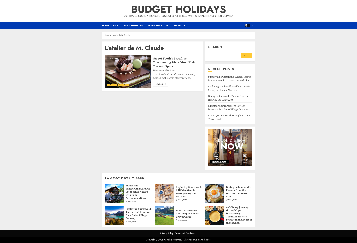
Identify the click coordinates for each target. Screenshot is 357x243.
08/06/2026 (232, 200)
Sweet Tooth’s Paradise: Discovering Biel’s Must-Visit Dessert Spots (128, 71)
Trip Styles (179, 25)
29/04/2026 (182, 220)
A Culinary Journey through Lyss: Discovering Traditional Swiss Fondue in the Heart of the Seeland (214, 215)
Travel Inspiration (133, 25)
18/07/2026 (132, 202)
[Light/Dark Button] (247, 25)
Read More (160, 84)
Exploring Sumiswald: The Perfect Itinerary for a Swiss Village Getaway (114, 215)
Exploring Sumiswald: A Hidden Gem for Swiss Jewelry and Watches (164, 193)
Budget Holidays (178, 9)
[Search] (253, 25)
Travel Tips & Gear (158, 25)
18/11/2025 (171, 70)
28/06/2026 (182, 200)
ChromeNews (190, 239)
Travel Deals (109, 25)
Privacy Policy (166, 233)
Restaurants (112, 85)
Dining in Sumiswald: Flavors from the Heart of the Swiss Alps (214, 193)
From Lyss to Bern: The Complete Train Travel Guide (164, 215)
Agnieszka (159, 70)
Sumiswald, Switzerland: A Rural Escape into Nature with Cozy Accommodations (114, 193)
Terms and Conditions (185, 233)
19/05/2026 (132, 222)
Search (215, 46)
